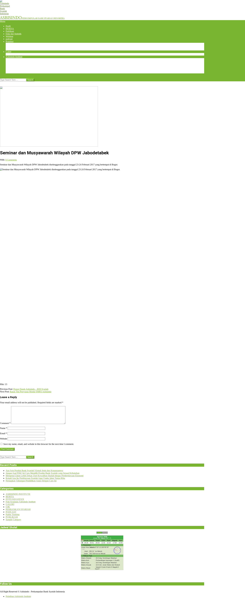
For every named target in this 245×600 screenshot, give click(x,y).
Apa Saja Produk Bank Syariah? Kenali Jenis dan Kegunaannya (34, 470)
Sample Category (13, 519)
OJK (8, 507)
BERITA (10, 496)
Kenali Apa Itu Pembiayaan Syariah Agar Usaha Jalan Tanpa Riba (35, 478)
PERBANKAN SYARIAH (18, 509)
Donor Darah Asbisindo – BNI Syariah (30, 389)
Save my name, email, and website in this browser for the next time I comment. (38, 444)
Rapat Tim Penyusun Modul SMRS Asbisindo (30, 391)
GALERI (10, 504)
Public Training (12, 514)
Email (3, 433)
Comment (5, 423)
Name (3, 428)
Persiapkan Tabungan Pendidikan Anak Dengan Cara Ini (31, 481)
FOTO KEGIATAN (15, 499)
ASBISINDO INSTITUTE (18, 494)
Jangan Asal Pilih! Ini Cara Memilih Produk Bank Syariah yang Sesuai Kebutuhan (42, 473)
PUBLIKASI (12, 517)
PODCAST (11, 512)
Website (3, 438)
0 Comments (11, 160)
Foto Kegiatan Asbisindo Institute (21, 502)
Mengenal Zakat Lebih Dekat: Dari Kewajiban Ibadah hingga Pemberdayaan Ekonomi (44, 475)
